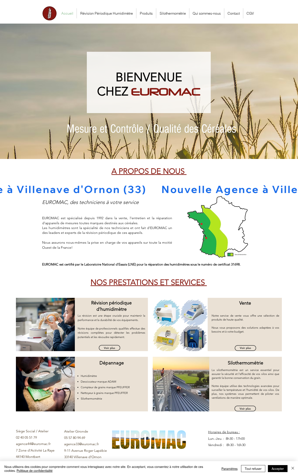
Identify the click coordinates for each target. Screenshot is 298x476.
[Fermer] (292, 469)
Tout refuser (253, 468)
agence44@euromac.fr (33, 444)
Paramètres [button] (229, 468)
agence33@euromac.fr (81, 444)
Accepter (278, 468)
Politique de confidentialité (35, 470)
